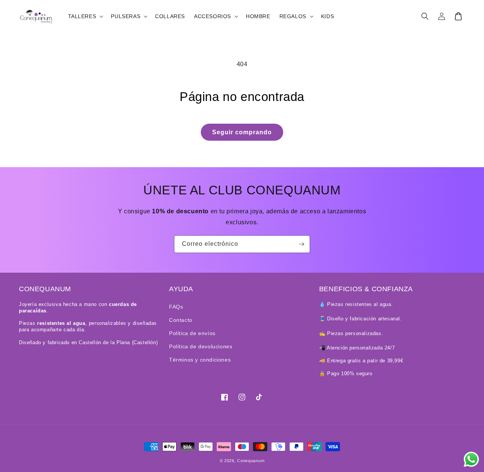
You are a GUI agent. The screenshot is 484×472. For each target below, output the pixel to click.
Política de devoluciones (200, 346)
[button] (85, 16)
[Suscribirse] (301, 244)
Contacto (180, 320)
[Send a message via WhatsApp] (471, 459)
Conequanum (250, 460)
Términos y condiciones (200, 360)
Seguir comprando (242, 132)
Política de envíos (192, 333)
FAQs (176, 307)
